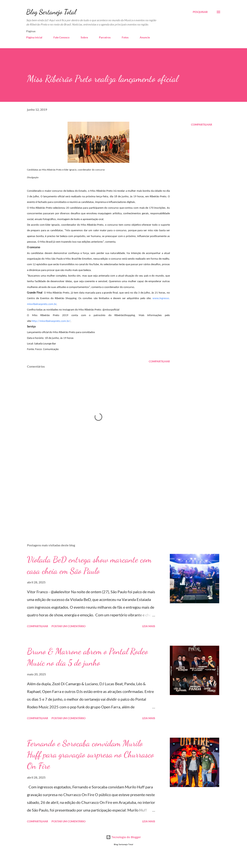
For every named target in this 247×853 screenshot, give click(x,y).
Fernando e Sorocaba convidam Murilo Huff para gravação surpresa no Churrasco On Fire (90, 754)
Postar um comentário (68, 626)
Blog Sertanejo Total (51, 12)
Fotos (125, 37)
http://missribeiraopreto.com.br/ (51, 321)
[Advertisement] (92, 495)
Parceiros (105, 37)
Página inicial (34, 37)
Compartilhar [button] (201, 124)
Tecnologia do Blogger (126, 837)
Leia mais (148, 626)
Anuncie (145, 37)
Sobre (84, 37)
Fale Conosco (61, 37)
